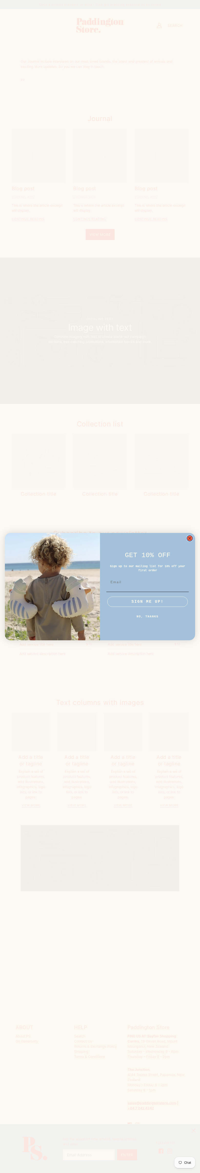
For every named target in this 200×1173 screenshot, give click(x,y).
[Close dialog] (190, 538)
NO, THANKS (148, 616)
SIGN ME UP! (147, 602)
